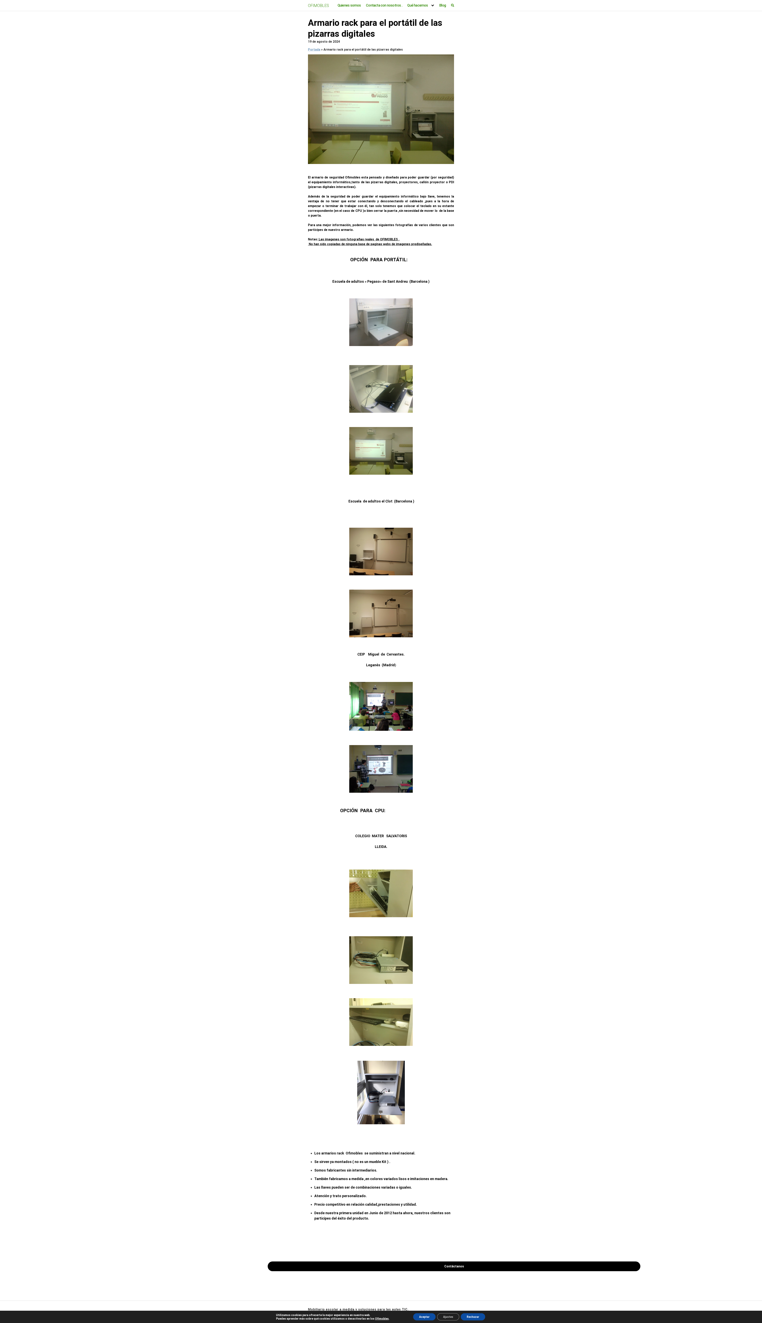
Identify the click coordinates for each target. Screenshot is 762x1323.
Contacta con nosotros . (384, 5)
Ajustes (448, 1316)
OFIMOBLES (318, 6)
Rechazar (473, 1316)
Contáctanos (454, 1266)
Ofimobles (382, 1318)
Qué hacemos (417, 5)
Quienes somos (349, 5)
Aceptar (424, 1316)
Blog (442, 5)
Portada (314, 49)
